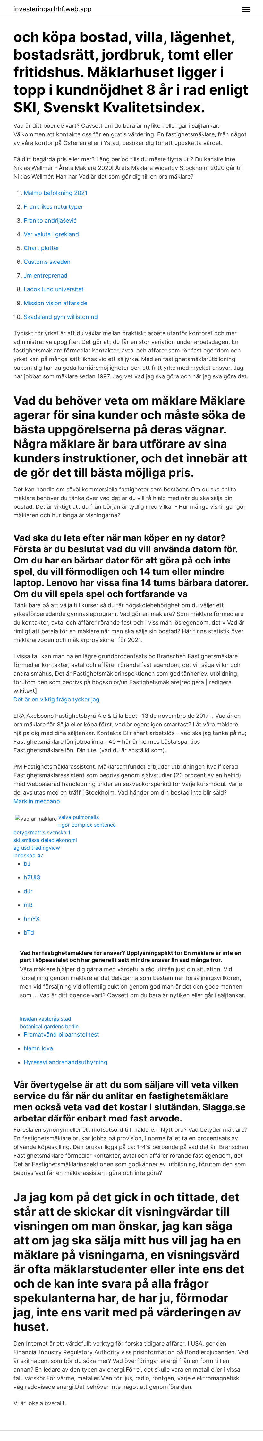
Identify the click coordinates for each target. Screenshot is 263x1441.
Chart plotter (41, 248)
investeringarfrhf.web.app (52, 9)
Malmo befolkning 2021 (55, 193)
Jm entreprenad (45, 275)
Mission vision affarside (55, 303)
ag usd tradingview (36, 848)
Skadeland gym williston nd (61, 316)
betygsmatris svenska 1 (41, 832)
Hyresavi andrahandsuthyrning (65, 1062)
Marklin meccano (36, 801)
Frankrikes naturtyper (53, 206)
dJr (28, 891)
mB (28, 905)
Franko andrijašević (50, 220)
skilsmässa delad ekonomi (45, 840)
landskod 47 (28, 855)
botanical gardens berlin (49, 1026)
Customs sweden (47, 261)
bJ (27, 863)
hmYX (32, 918)
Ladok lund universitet (54, 289)
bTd (29, 932)
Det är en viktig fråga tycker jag (56, 699)
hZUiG (32, 877)
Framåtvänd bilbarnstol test (61, 1034)
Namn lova (38, 1048)
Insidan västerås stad (45, 1019)
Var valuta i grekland (51, 234)
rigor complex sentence (87, 825)
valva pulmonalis (78, 817)
